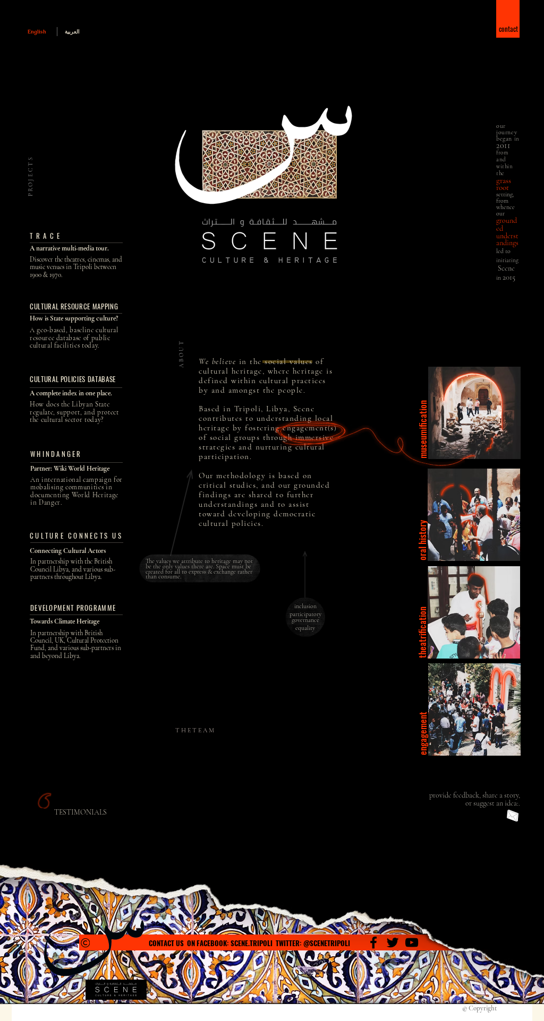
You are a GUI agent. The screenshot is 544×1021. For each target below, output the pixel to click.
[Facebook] (373, 942)
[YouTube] (412, 942)
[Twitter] (393, 942)
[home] (77, 398)
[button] (508, 20)
